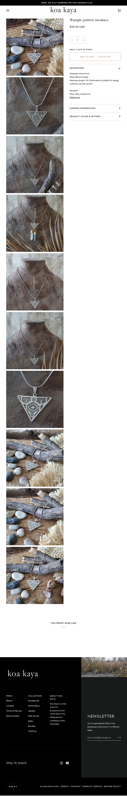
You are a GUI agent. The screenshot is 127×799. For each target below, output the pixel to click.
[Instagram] (61, 763)
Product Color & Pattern (85, 116)
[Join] (117, 737)
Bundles (31, 726)
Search (9, 700)
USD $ (12, 786)
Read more (75, 97)
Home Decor (34, 705)
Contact (10, 705)
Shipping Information (83, 108)
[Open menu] (10, 10)
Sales (30, 721)
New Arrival (33, 716)
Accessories (33, 700)
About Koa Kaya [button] (56, 697)
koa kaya (47, 786)
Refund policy (12, 716)
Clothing (32, 731)
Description (77, 68)
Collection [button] (35, 696)
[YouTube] (67, 763)
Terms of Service (14, 711)
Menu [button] (9, 696)
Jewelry (31, 711)
